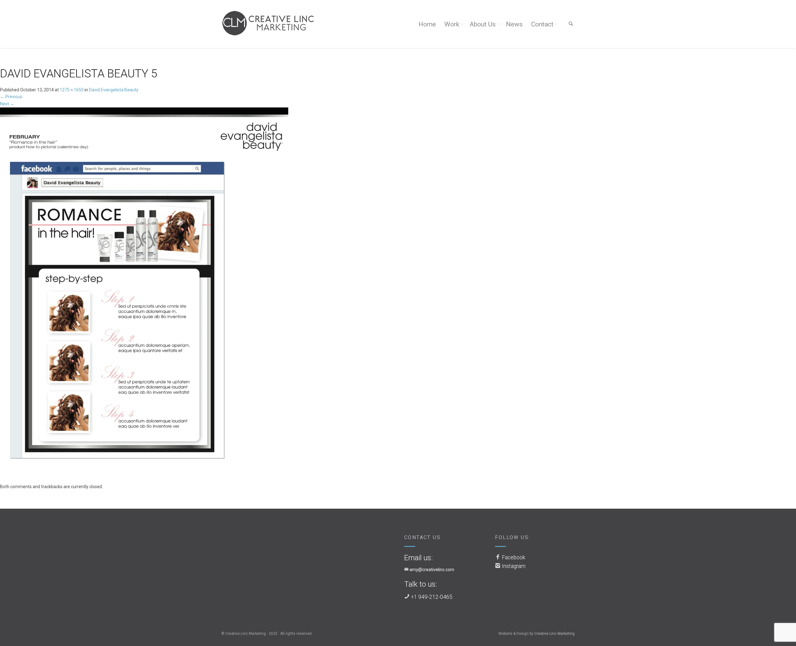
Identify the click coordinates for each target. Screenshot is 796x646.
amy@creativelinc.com (432, 569)
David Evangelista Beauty (113, 89)
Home (427, 24)
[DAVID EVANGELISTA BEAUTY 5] (144, 294)
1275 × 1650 (72, 89)
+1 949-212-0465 (431, 597)
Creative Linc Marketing (554, 633)
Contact (542, 24)
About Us (483, 24)
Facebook (513, 557)
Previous (11, 96)
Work (451, 24)
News (514, 24)
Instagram (513, 566)
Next (7, 103)
